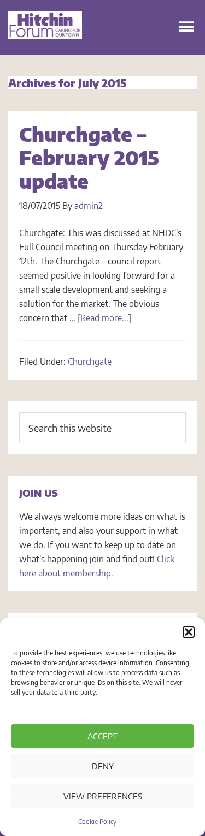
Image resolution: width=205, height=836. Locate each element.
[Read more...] (104, 317)
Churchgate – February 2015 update (89, 157)
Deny (103, 766)
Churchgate (90, 361)
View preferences (102, 796)
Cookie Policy (97, 821)
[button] (188, 632)
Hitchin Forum (45, 38)
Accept (102, 736)
